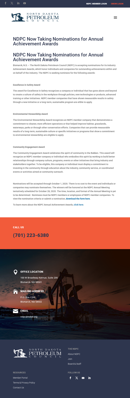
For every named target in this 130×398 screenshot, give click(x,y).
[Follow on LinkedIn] (18, 3)
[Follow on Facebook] (5, 3)
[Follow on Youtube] (24, 3)
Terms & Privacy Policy (24, 382)
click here (78, 204)
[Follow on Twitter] (76, 377)
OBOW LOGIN (117, 4)
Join (70, 359)
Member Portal (20, 378)
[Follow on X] (11, 3)
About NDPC (74, 354)
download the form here (78, 198)
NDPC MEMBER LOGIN (96, 4)
